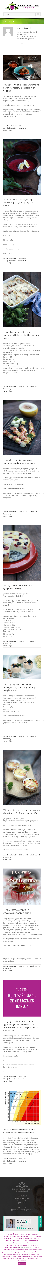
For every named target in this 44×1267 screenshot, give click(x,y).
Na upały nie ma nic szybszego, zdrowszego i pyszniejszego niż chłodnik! (18, 202)
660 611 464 (22, 1208)
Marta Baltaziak (12, 126)
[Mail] (22, 44)
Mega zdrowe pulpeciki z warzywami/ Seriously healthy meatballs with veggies (21, 87)
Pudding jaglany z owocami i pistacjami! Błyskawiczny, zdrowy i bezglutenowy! (19, 687)
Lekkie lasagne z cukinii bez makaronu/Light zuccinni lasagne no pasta (21, 335)
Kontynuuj (22, 1264)
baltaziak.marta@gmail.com (23, 1210)
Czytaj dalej (7, 130)
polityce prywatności (26, 1247)
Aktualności (12, 128)
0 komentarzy (22, 128)
